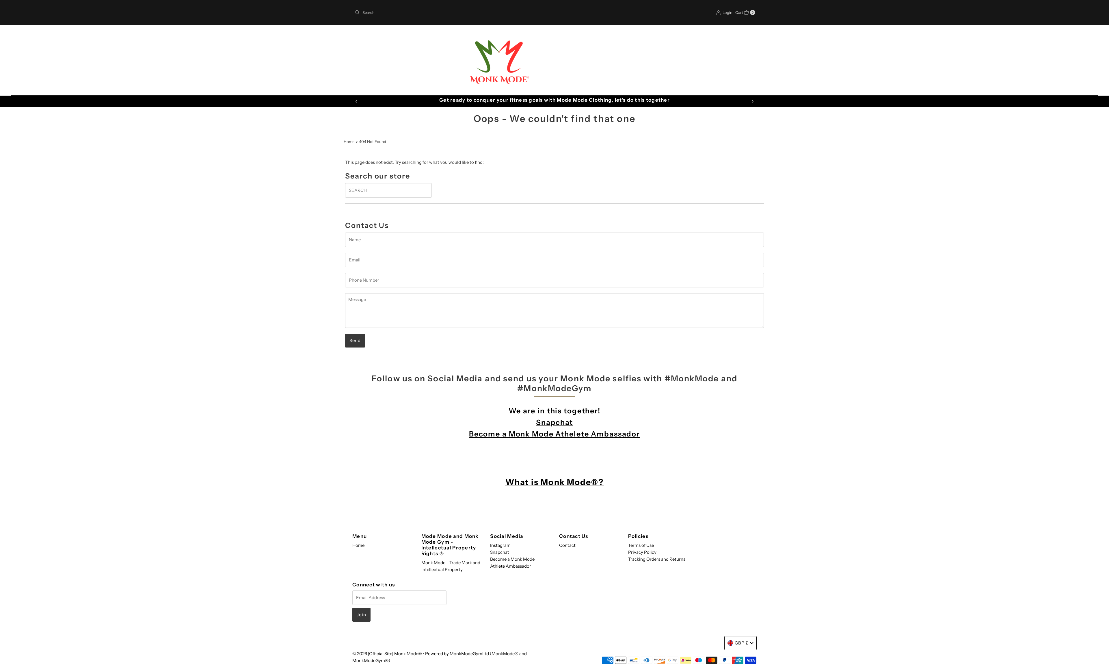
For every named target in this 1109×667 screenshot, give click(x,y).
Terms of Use (641, 545)
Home (349, 141)
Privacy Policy (642, 552)
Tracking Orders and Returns (656, 559)
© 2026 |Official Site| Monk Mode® (387, 653)
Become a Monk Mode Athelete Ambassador (554, 434)
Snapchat (554, 422)
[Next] (752, 101)
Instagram (500, 545)
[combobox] (452, 12)
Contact (567, 545)
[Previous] (356, 101)
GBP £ (742, 643)
